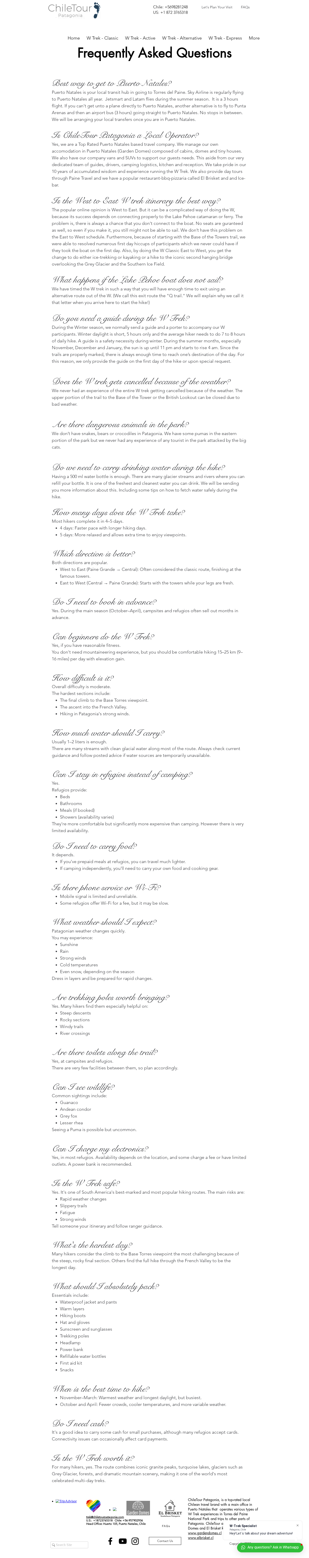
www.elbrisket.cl (201, 1537)
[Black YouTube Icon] (123, 1541)
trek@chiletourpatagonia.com (105, 1517)
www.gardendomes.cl (205, 1533)
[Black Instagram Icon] (135, 1541)
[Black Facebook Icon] (110, 1541)
